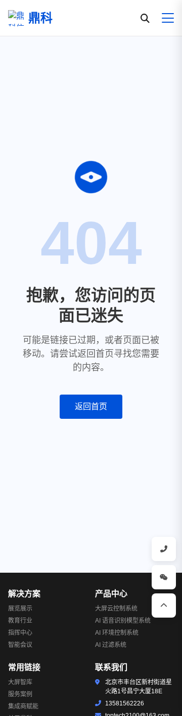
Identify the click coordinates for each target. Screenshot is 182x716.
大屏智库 (20, 682)
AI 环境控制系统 (117, 632)
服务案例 (20, 694)
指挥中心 (20, 632)
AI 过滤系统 (110, 644)
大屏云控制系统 (116, 608)
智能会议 (20, 644)
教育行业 (20, 620)
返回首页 (91, 406)
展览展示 (20, 608)
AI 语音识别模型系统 (123, 620)
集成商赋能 (23, 706)
